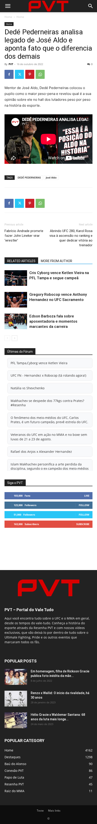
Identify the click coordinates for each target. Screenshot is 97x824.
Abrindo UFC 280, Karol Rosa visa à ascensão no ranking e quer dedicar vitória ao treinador (70, 238)
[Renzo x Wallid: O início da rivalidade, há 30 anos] (16, 699)
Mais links (54, 810)
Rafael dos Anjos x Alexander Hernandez (41, 451)
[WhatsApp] (40, 74)
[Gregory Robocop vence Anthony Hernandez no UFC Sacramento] (16, 300)
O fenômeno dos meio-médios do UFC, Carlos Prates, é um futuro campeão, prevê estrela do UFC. (49, 420)
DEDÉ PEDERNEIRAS (29, 177)
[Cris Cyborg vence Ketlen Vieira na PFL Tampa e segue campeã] (16, 278)
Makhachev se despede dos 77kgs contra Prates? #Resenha (47, 403)
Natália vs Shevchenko (27, 388)
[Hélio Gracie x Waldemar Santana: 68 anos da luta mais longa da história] (16, 720)
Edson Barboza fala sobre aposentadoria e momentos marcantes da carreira (53, 321)
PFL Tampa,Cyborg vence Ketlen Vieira (39, 363)
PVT (11, 64)
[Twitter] (19, 74)
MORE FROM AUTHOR (56, 261)
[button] (7, 6)
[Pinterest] (29, 74)
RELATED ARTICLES (21, 261)
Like (86, 495)
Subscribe (82, 524)
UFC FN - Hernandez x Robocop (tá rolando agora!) (48, 375)
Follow (84, 505)
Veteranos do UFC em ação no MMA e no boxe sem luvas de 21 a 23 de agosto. (49, 436)
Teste (40, 810)
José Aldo (51, 177)
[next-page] (14, 338)
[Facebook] (9, 74)
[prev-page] (7, 338)
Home (8, 17)
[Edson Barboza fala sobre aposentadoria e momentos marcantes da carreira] (16, 321)
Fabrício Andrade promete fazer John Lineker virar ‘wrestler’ (24, 235)
